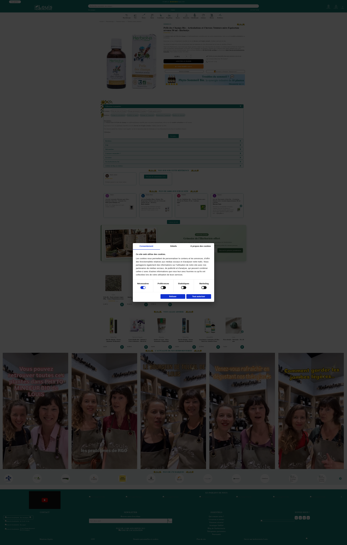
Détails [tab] (173, 246)
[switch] (163, 287)
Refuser (172, 296)
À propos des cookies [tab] (200, 246)
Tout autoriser (198, 296)
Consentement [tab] (146, 246)
